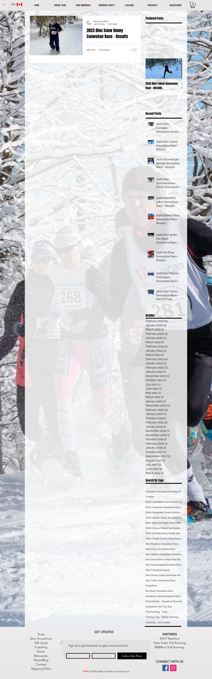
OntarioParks (152, 601)
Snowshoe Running (171, 601)
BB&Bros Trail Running (169, 647)
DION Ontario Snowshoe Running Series (164, 528)
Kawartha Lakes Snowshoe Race (163, 596)
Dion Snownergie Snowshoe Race (164, 564)
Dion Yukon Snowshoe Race (160, 580)
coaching (151, 622)
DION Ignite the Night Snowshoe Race (164, 523)
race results (164, 622)
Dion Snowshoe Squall (158, 570)
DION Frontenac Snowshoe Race (163, 507)
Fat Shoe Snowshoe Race (159, 591)
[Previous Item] (150, 68)
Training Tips (152, 617)
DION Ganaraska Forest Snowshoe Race (164, 512)
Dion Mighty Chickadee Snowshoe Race (164, 554)
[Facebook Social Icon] (165, 668)
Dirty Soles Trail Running (170, 643)
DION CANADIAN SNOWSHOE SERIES (164, 502)
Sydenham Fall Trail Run (159, 606)
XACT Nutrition (170, 638)
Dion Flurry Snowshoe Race (160, 549)
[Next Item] (176, 68)
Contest (150, 496)
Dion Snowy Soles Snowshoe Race (164, 575)
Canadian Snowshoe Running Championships (164, 491)
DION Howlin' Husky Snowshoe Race (164, 517)
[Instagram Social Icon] (173, 668)
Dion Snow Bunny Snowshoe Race (164, 559)
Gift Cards (41, 643)
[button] (152, 5)
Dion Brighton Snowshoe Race (162, 544)
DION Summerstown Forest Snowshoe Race (164, 533)
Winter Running (169, 617)
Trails (164, 611)
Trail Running (153, 611)
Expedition (151, 585)
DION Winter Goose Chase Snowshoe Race (164, 538)
